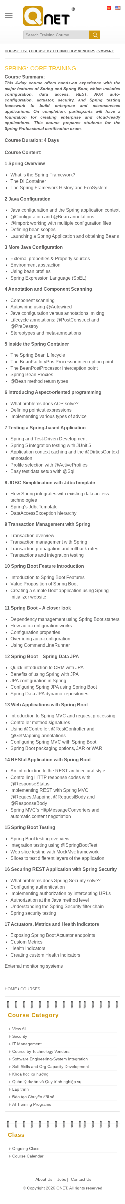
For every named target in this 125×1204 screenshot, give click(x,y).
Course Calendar (28, 1156)
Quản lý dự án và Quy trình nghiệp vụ (46, 1082)
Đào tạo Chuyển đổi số (33, 1097)
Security (19, 1036)
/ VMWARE (105, 51)
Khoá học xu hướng (30, 1074)
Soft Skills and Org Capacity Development (50, 1066)
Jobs (61, 1179)
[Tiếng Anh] (118, 8)
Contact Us (81, 1179)
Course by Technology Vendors (40, 1051)
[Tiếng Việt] (109, 8)
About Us (43, 1179)
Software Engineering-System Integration (50, 1059)
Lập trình (20, 1089)
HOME (11, 989)
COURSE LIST (16, 51)
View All (19, 1029)
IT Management (27, 1044)
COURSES (30, 989)
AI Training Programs (31, 1104)
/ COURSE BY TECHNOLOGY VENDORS (62, 51)
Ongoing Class (25, 1148)
